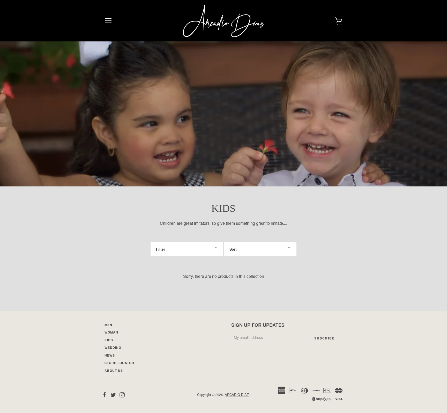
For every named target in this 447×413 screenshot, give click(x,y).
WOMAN (111, 332)
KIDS (109, 340)
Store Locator (119, 362)
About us (114, 370)
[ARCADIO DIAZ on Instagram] (122, 394)
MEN (108, 324)
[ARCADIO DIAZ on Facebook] (104, 394)
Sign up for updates (258, 325)
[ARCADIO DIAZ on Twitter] (113, 394)
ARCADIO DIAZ (237, 394)
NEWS (110, 355)
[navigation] (108, 20)
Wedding (113, 347)
